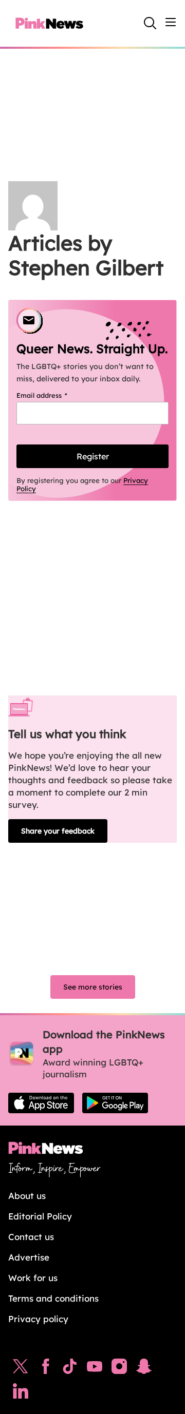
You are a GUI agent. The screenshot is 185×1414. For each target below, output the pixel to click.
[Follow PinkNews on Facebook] (45, 1369)
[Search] (150, 23)
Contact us (31, 1236)
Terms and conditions (53, 1298)
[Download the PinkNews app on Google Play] (115, 1103)
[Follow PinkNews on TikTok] (70, 1369)
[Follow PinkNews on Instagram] (119, 1369)
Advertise (28, 1257)
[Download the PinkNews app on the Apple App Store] (41, 1103)
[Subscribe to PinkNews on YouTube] (94, 1369)
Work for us (33, 1277)
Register (93, 456)
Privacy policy (38, 1318)
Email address (54, 395)
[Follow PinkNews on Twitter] (20, 1369)
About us (27, 1195)
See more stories (92, 987)
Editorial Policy (40, 1216)
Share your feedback (58, 831)
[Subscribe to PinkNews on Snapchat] (144, 1369)
